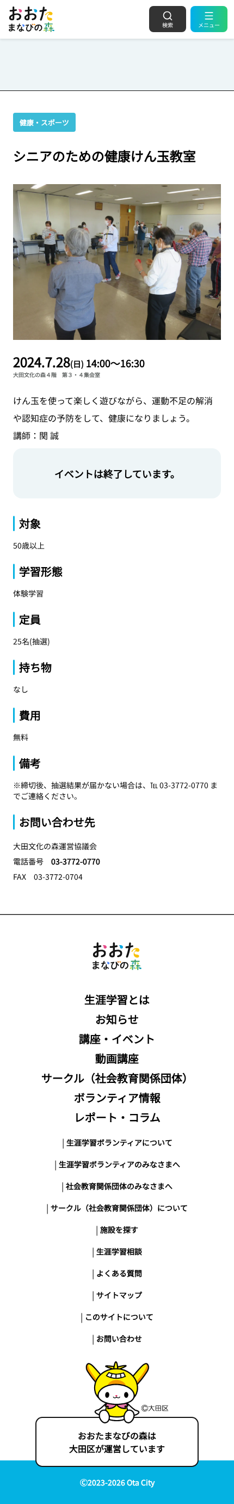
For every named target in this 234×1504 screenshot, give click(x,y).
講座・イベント (117, 1038)
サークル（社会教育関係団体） (117, 1078)
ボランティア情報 (117, 1097)
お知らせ (117, 1019)
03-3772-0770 (75, 861)
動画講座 (117, 1058)
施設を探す (119, 1229)
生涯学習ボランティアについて (119, 1142)
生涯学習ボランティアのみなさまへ (119, 1164)
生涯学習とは (117, 999)
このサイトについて (119, 1316)
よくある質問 (119, 1273)
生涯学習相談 (119, 1251)
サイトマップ (119, 1294)
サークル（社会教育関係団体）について (119, 1207)
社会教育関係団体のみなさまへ (119, 1185)
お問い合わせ (119, 1338)
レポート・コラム (117, 1117)
